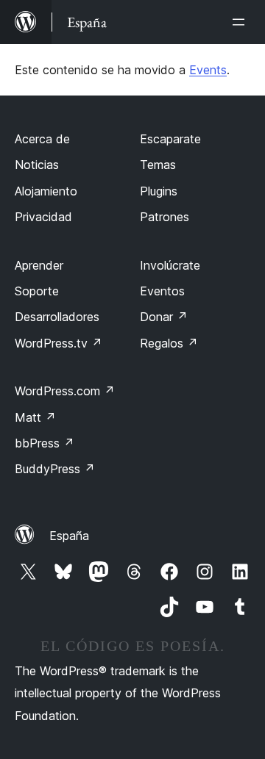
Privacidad (43, 216)
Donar (164, 316)
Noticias (37, 164)
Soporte (37, 291)
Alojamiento (46, 191)
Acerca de (42, 139)
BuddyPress (55, 468)
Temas (158, 164)
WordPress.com (65, 391)
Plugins (158, 191)
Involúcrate (170, 265)
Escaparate (170, 139)
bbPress (44, 443)
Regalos (169, 343)
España (69, 535)
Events (208, 69)
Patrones (164, 216)
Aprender (39, 265)
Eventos (162, 291)
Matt (35, 417)
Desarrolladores (57, 316)
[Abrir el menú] (241, 22)
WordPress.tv (58, 343)
